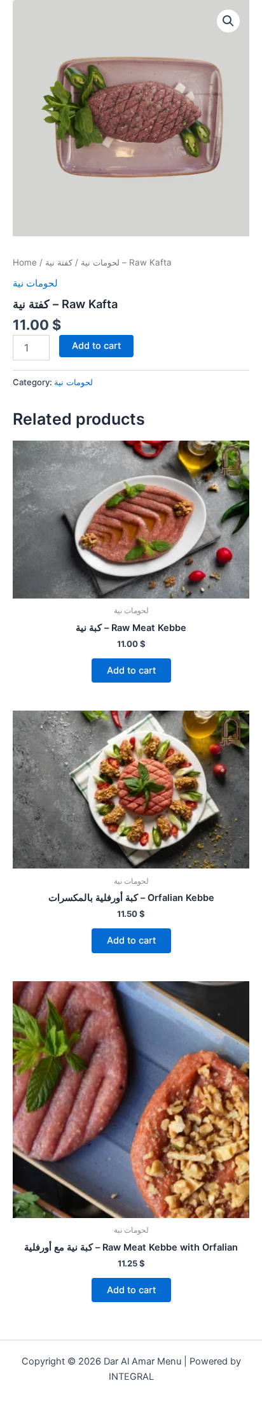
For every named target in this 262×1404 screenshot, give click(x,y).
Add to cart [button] (131, 670)
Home (25, 262)
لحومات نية (100, 262)
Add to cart (96, 345)
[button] (228, 21)
